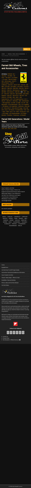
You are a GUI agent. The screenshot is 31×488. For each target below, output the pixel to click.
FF (14, 111)
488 (20, 101)
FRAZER (21, 218)
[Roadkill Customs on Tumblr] (17, 333)
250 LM (23, 85)
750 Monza (5, 106)
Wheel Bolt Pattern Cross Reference (11, 193)
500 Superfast (6, 102)
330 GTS (9, 90)
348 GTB (17, 92)
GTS (28, 111)
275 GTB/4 (20, 86)
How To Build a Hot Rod (8, 188)
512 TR (23, 102)
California (20, 106)
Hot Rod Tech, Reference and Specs (11, 195)
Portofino (9, 115)
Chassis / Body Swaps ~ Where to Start (11, 277)
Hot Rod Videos (5, 285)
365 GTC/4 (15, 95)
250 (2, 81)
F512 (11, 111)
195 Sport (7, 77)
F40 (25, 110)
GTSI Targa (5, 113)
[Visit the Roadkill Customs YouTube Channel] (23, 333)
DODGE (11, 218)
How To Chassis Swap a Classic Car (11, 190)
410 (11, 99)
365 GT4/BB (19, 93)
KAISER (11, 220)
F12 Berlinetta (19, 110)
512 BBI (18, 102)
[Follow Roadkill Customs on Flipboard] (15, 325)
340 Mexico (24, 90)
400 (14, 97)
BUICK (4, 216)
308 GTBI (15, 88)
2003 (12, 128)
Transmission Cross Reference (10, 197)
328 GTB (21, 88)
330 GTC (4, 90)
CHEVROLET (17, 216)
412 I (25, 99)
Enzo (6, 110)
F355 (4, 111)
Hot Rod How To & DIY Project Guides (10, 270)
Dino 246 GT (7, 108)
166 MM (10, 76)
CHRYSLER (24, 216)
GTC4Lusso (23, 111)
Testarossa (16, 115)
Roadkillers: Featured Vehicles (9, 280)
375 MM (9, 97)
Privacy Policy (6, 338)
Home (3, 265)
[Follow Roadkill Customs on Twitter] (20, 333)
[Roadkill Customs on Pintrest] (14, 333)
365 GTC (9, 95)
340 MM (4, 92)
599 (19, 104)
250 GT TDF (17, 85)
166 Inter (4, 76)
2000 (3, 128)
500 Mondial (25, 101)
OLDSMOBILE (16, 222)
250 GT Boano (5, 83)
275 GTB (7, 86)
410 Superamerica (18, 99)
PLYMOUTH (7, 223)
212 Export (14, 77)
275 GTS (26, 86)
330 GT (26, 88)
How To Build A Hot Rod (7, 275)
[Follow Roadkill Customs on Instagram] (11, 333)
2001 (6, 128)
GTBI (17, 111)
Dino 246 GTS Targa (17, 108)
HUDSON (5, 220)
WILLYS (20, 225)
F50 (28, 110)
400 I (17, 97)
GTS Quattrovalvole (14, 113)
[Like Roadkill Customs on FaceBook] (8, 333)
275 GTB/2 (13, 86)
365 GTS (22, 95)
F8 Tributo (11, 110)
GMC (25, 218)
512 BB (13, 102)
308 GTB (9, 88)
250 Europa (8, 81)
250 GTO (10, 85)
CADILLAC (9, 216)
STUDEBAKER (21, 223)
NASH (10, 222)
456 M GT (9, 101)
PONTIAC (14, 223)
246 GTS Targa (12, 79)
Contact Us (5, 336)
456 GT (3, 101)
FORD (15, 218)
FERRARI (10, 74)
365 (25, 92)
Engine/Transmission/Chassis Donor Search (13, 191)
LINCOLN (17, 220)
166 (13, 74)
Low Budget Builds (6, 200)
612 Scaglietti (25, 104)
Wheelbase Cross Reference (9, 198)
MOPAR (5, 222)
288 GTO (4, 88)
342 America (10, 92)
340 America (16, 90)
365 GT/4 (6, 93)
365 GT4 (12, 93)
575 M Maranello (12, 104)
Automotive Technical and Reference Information (13, 272)
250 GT (14, 81)
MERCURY (24, 220)
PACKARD (24, 222)
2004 (15, 128)
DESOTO (5, 218)
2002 (9, 128)
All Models (23, 115)
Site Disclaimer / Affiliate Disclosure (11, 340)
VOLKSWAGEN (13, 225)
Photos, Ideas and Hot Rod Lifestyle (10, 282)
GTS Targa (23, 113)
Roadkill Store (5, 267)
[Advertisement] (15, 30)
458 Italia (15, 101)
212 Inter (5, 79)
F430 (7, 111)
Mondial (4, 115)
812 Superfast (13, 106)
